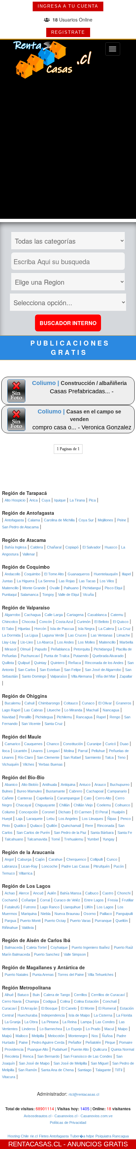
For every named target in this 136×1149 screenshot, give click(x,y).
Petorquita (82, 649)
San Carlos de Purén (33, 833)
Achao (10, 893)
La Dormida (11, 635)
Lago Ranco (49, 907)
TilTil (118, 1070)
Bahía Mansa (70, 893)
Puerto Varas (80, 921)
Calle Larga (54, 615)
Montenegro (77, 1036)
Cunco (112, 859)
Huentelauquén (106, 574)
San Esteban (50, 670)
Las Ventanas (102, 635)
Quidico (20, 826)
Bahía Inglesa (15, 547)
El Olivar (105, 703)
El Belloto (101, 622)
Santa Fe (125, 833)
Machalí (92, 710)
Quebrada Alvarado (107, 656)
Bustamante (55, 791)
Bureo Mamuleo (29, 791)
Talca (109, 757)
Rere (89, 826)
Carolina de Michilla (59, 520)
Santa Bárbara (102, 833)
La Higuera (25, 581)
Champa (32, 1001)
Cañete (8, 798)
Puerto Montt (30, 921)
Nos (94, 1036)
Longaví (53, 751)
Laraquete (34, 819)
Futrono (29, 907)
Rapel (101, 717)
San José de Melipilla (70, 1063)
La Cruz (124, 629)
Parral (82, 751)
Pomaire (125, 1042)
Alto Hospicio (15, 500)
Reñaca (74, 663)
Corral (45, 900)
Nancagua (111, 710)
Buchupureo (119, 785)
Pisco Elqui (113, 588)
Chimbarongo (49, 703)
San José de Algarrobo (103, 670)
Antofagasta (14, 520)
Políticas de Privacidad (68, 1123)
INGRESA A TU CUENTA (68, 6)
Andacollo (12, 574)
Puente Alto (80, 1049)
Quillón (51, 826)
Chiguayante (45, 805)
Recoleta (12, 1056)
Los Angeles (68, 819)
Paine (23, 1042)
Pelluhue (98, 751)
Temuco (8, 873)
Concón (45, 622)
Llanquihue (72, 907)
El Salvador (92, 547)
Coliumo (8, 812)
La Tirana (77, 500)
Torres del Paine (71, 975)
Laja (19, 819)
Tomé (55, 839)
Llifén (89, 907)
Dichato (64, 812)
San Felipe (72, 670)
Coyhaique (59, 947)
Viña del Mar (106, 676)
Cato (87, 798)
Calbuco (91, 893)
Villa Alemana (81, 676)
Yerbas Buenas (50, 764)
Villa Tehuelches (101, 975)
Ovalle (55, 588)
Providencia (14, 1049)
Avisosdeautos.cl (37, 1116)
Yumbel (93, 839)
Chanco (53, 744)
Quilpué (24, 663)
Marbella (126, 642)
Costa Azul (64, 622)
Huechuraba (27, 1015)
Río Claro (25, 757)
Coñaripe (28, 900)
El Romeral (107, 1008)
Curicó (110, 744)
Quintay (40, 663)
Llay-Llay (9, 642)
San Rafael (72, 757)
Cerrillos (80, 995)
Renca (28, 1056)
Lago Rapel (11, 710)
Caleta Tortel (36, 947)
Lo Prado (93, 1029)
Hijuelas (24, 629)
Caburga (24, 859)
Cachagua (32, 615)
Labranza (9, 866)
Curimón (83, 622)
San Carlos (27, 670)
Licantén (20, 751)
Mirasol (10, 649)
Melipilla (38, 1036)
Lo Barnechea (51, 1029)
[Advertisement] (68, 150)
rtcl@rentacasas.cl (84, 1094)
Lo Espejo (74, 1029)
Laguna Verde (53, 635)
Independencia (53, 1015)
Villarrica (25, 873)
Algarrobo (12, 615)
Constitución (73, 744)
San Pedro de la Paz (70, 833)
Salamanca (29, 595)
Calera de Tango (57, 995)
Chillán (64, 805)
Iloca (6, 751)
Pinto (6, 826)
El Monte (87, 1008)
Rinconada (105, 826)
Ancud (38, 893)
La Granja (12, 1022)
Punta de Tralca (56, 656)
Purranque (103, 921)
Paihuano (71, 588)
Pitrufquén (101, 866)
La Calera (106, 629)
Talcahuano (14, 839)
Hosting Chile (18, 1136)
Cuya (46, 500)
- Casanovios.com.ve (95, 1116)
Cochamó (9, 900)
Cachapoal (94, 791)
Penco (125, 819)
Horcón (40, 629)
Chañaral (54, 547)
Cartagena (75, 615)
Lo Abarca (45, 642)
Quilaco (36, 826)
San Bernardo (48, 1056)
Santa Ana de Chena (57, 1070)
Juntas (7, 581)
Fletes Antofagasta (54, 1136)
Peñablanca (60, 649)
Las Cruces (77, 635)
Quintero (57, 663)
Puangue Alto (37, 1049)
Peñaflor (75, 1042)
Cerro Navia (11, 1001)
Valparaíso (58, 676)
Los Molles (86, 642)
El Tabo (8, 629)
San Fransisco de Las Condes (87, 1056)
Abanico (11, 785)
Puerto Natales (16, 975)
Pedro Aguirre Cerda (48, 1042)
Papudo (41, 649)
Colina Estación (86, 1001)
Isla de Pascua (62, 629)
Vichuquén (10, 764)
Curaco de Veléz (67, 900)
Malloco (22, 1036)
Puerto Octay (55, 921)
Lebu (50, 819)
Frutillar (128, 900)
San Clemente (48, 757)
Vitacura (8, 1077)
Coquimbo (32, 574)
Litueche (53, 710)
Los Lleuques (92, 819)
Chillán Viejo (83, 805)
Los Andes (65, 642)
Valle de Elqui (68, 595)
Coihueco (122, 805)
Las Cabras (33, 710)
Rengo (115, 717)
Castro (107, 893)
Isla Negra (86, 629)
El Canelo (69, 1008)
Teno (121, 757)
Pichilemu (64, 717)
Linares (37, 751)
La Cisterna (103, 1015)
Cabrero (75, 791)
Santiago (84, 1070)
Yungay (109, 839)
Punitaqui (9, 595)
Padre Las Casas (75, 866)
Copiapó (72, 547)
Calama (34, 520)
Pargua (10, 921)
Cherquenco (76, 859)
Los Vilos (107, 581)
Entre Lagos (94, 900)
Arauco (100, 785)
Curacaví (9, 1008)
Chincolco (10, 622)
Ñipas (112, 819)
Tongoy (48, 595)
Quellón (122, 921)
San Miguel (99, 1063)
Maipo (122, 1029)
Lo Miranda (73, 710)
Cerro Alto (103, 798)
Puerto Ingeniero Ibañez (91, 947)
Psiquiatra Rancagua (112, 1136)
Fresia (113, 900)
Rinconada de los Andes (104, 663)
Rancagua (84, 717)
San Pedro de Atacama (20, 527)
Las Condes (105, 1022)
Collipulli (96, 859)
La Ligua (31, 635)
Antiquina (68, 785)
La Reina (69, 1022)
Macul (109, 1029)
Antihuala (49, 785)
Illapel (126, 574)
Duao (124, 744)
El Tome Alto (54, 574)
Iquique (60, 500)
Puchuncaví (30, 656)
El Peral (101, 812)
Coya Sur (86, 520)
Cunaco (88, 703)
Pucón (119, 866)
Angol (9, 859)
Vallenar (28, 554)
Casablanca (97, 615)
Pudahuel (59, 1049)
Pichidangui (92, 588)
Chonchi (123, 893)
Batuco (23, 995)
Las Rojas (67, 581)
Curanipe (94, 744)
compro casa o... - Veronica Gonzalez (81, 427)
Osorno (90, 914)
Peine (121, 520)
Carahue (55, 859)
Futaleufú (12, 907)
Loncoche (49, 866)
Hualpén (118, 812)
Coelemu (104, 805)
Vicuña (88, 595)
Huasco (111, 547)
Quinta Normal (122, 1049)
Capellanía (44, 798)
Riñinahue (10, 928)
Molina (69, 751)
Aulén (51, 893)
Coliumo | (46, 383)
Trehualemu (73, 839)
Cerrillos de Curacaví (108, 995)
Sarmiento (93, 757)
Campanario (117, 791)
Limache (123, 635)
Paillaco (106, 914)
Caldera (36, 547)
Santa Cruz (54, 724)
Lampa (86, 1022)
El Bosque (49, 1008)
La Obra (31, 1022)
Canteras (24, 798)
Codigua (49, 1001)
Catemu (117, 615)
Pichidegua (44, 717)
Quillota (8, 663)
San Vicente (31, 724)
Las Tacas (87, 581)
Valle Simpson (75, 954)
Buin (36, 995)
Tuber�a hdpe (82, 1136)
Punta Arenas (43, 975)
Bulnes (7, 791)
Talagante (103, 1070)
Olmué (25, 649)
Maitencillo (10, 588)
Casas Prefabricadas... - (82, 391)
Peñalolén (93, 1042)
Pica (92, 500)
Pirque (110, 1042)
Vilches (28, 764)
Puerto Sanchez (47, 954)
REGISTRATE (68, 32)
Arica (33, 500)
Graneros (123, 703)
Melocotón (56, 1036)
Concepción (28, 812)
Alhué (9, 995)
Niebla (46, 914)
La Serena (46, 581)
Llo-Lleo (26, 642)
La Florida (124, 1015)
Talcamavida (37, 839)
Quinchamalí (71, 826)
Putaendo (80, 656)
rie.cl (34, 1136)
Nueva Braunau (67, 914)
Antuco (84, 785)
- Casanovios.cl (64, 1116)
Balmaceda (13, 947)
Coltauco (71, 703)
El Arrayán (29, 1008)
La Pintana (50, 1022)
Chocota (28, 622)
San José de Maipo (34, 1063)
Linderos (29, 1029)
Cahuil (29, 703)
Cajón (40, 859)
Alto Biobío (29, 785)
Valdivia (28, 928)
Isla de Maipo (79, 1015)
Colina (65, 1001)
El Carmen (83, 812)
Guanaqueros (79, 574)
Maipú (7, 1036)
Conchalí (110, 1001)
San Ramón (27, 1070)
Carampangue (68, 798)
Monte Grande (34, 588)
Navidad (8, 717)
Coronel (48, 812)
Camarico (12, 744)
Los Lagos (105, 907)
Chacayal (23, 805)
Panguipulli (124, 914)
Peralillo (25, 717)
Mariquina (29, 914)
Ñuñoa (107, 1036)
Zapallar (125, 676)
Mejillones (105, 520)
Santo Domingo (34, 676)
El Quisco (120, 622)
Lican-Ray (29, 866)
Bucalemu (12, 703)
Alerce (24, 893)
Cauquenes (33, 744)
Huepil (7, 819)
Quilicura (100, 1049)
